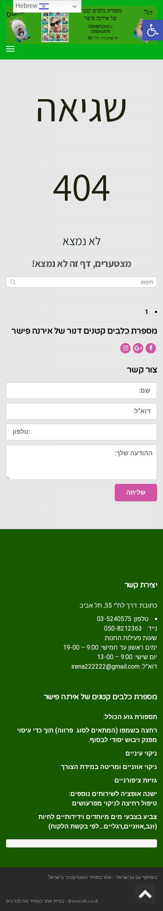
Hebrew (27, 5)
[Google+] (138, 348)
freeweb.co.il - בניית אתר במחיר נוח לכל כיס (52, 901)
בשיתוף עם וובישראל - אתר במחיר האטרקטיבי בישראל (102, 877)
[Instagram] (125, 348)
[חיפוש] (13, 282)
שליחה (136, 492)
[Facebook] (151, 348)
